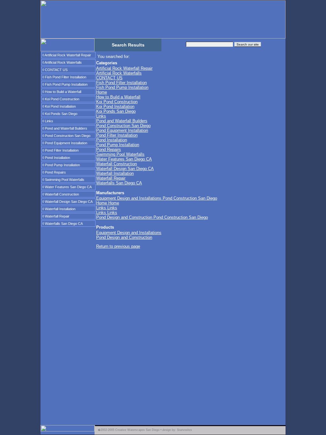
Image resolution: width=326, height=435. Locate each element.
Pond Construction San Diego (123, 125)
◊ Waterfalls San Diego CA (62, 223)
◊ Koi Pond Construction (60, 99)
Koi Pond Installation (115, 106)
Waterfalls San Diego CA (119, 183)
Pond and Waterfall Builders (121, 120)
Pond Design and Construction (124, 237)
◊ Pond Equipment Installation (64, 143)
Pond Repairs (108, 149)
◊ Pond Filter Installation (60, 150)
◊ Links (47, 121)
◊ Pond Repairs (54, 172)
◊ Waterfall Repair (55, 216)
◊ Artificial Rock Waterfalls (62, 62)
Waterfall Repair (110, 178)
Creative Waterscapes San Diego (137, 429)
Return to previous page (118, 246)
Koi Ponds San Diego (116, 111)
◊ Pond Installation (56, 158)
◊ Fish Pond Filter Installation (64, 77)
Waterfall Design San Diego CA (125, 168)
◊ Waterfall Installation (58, 209)
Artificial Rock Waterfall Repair (124, 68)
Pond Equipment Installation (122, 130)
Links (101, 116)
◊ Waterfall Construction (60, 194)
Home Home (107, 203)
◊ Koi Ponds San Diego (59, 114)
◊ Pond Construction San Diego (66, 136)
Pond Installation (111, 140)
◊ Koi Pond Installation (59, 106)
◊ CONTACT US (54, 70)
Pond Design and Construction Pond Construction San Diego (152, 217)
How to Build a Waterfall (118, 97)
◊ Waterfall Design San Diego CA (67, 201)
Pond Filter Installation (117, 135)
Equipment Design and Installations (128, 232)
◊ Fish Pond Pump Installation (65, 84)
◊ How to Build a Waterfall (61, 92)
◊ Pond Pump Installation (61, 165)
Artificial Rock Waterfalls (119, 73)
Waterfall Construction (116, 163)
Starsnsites (184, 429)
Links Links (106, 207)
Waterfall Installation (115, 173)
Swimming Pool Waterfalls (120, 154)
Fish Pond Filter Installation (121, 82)
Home (101, 92)
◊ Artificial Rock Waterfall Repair (66, 55)
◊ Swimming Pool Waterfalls (63, 180)
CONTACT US (109, 77)
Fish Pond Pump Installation (122, 87)
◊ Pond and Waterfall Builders (64, 128)
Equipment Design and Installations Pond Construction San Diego (156, 198)
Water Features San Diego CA (124, 159)
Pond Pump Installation (117, 144)
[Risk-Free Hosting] (67, 430)
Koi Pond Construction (117, 101)
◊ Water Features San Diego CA (67, 187)
